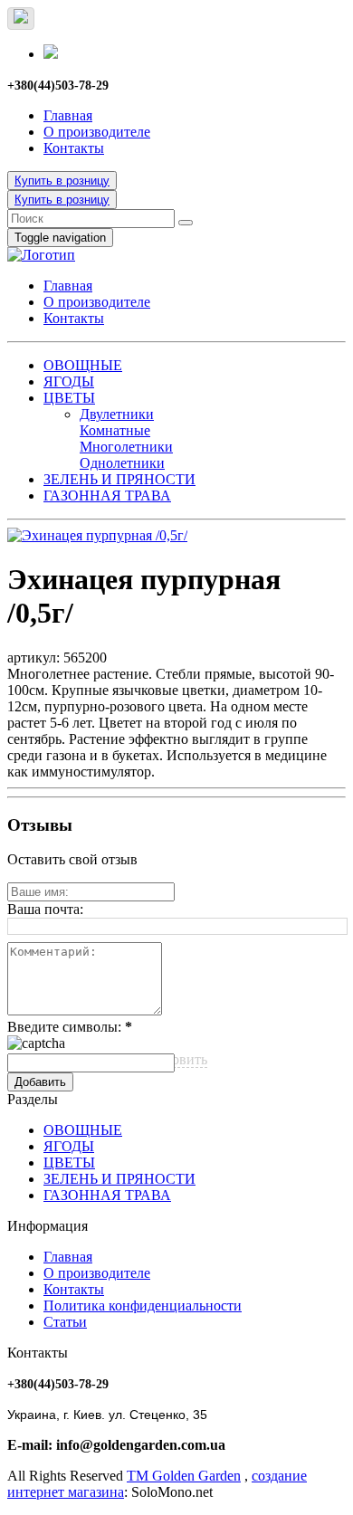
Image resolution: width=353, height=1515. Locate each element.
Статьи (65, 1321)
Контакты (73, 148)
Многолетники (126, 446)
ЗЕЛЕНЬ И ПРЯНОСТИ (119, 479)
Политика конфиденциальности (142, 1305)
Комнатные (115, 430)
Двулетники (117, 414)
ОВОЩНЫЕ (82, 365)
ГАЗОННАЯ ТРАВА (107, 495)
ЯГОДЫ (68, 381)
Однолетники (122, 463)
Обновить (176, 1059)
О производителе (96, 131)
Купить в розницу (62, 180)
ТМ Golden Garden (184, 1475)
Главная (67, 115)
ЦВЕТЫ (69, 397)
